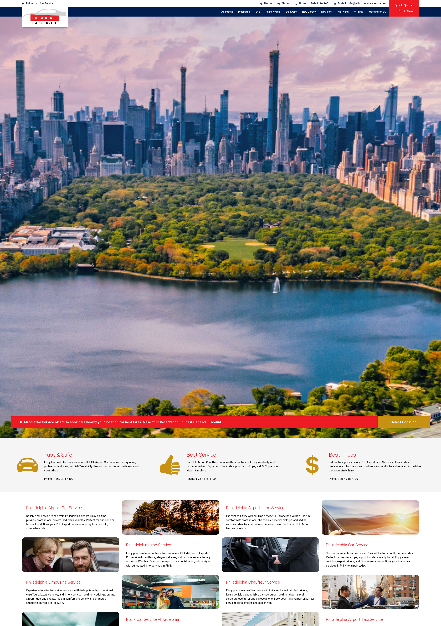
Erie (257, 11)
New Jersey (309, 11)
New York (326, 11)
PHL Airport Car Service (39, 3)
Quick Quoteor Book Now (403, 8)
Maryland (343, 11)
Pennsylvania (272, 11)
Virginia (358, 11)
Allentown (227, 11)
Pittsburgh (244, 11)
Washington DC (377, 11)
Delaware (291, 11)
